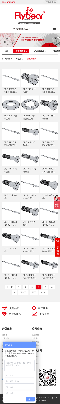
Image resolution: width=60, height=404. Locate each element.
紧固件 (4, 335)
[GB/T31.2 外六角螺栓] (30, 158)
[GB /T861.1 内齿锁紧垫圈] (30, 104)
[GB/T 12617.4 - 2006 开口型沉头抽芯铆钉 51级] (11, 131)
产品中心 (20, 59)
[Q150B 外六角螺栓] (49, 184)
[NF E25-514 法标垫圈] (11, 104)
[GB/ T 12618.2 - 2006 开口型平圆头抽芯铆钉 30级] (30, 184)
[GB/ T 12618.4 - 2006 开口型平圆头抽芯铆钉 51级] (49, 211)
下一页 (23, 292)
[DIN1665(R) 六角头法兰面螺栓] (49, 264)
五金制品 (5, 338)
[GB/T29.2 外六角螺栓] (49, 104)
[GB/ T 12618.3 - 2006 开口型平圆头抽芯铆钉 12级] (11, 211)
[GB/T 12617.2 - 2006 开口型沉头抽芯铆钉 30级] (11, 78)
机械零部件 (39, 51)
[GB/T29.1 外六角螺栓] (30, 78)
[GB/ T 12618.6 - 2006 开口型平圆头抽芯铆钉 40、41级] (11, 264)
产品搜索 (50, 2)
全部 (6, 51)
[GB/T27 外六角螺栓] (11, 184)
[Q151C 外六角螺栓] (11, 237)
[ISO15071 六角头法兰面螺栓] (49, 237)
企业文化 (35, 335)
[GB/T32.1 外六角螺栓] (11, 158)
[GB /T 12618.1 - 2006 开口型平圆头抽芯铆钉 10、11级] (49, 158)
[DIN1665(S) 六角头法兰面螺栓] (30, 264)
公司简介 (35, 338)
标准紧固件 (20, 51)
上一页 (10, 287)
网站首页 (9, 59)
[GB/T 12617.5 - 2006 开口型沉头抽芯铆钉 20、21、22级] (49, 131)
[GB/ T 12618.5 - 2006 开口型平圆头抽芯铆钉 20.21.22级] (30, 237)
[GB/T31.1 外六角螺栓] (30, 131)
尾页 (34, 292)
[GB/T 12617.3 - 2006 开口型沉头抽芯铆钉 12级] (49, 78)
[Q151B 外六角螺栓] (30, 211)
